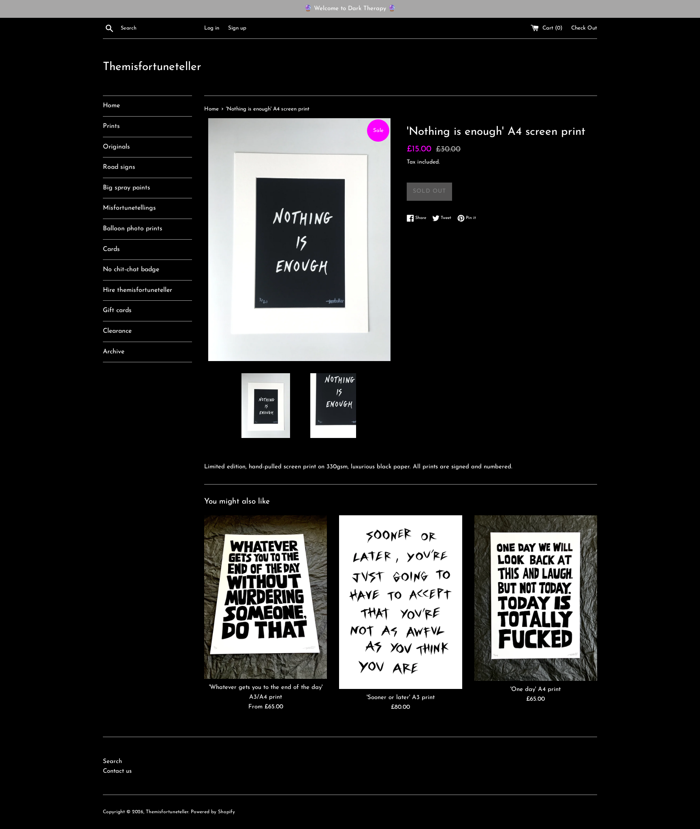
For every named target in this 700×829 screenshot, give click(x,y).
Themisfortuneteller (152, 67)
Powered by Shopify (213, 812)
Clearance (117, 331)
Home (111, 105)
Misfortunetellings (129, 208)
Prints (111, 126)
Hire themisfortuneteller (137, 290)
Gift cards (117, 310)
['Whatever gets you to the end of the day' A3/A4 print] (265, 597)
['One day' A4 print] (535, 598)
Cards (111, 249)
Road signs (119, 167)
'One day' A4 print (535, 690)
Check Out (584, 28)
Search (112, 762)
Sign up (237, 28)
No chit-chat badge (131, 269)
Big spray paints (126, 188)
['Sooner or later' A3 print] (400, 602)
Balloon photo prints (132, 228)
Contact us (117, 771)
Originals (116, 147)
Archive (113, 352)
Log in (211, 28)
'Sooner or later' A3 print (401, 698)
